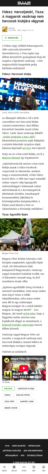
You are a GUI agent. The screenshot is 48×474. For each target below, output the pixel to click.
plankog (12, 28)
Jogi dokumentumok (33, 451)
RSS (22, 455)
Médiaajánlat (11, 455)
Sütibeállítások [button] (35, 455)
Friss (24, 471)
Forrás (7, 382)
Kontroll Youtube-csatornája (17, 324)
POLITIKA (12, 30)
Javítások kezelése (12, 451)
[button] (8, 388)
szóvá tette (29, 313)
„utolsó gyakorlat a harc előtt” (19, 136)
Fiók (43, 471)
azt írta (26, 148)
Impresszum (34, 446)
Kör (33, 471)
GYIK (7, 446)
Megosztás (13, 38)
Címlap (14, 471)
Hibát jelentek (19, 446)
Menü (4, 471)
